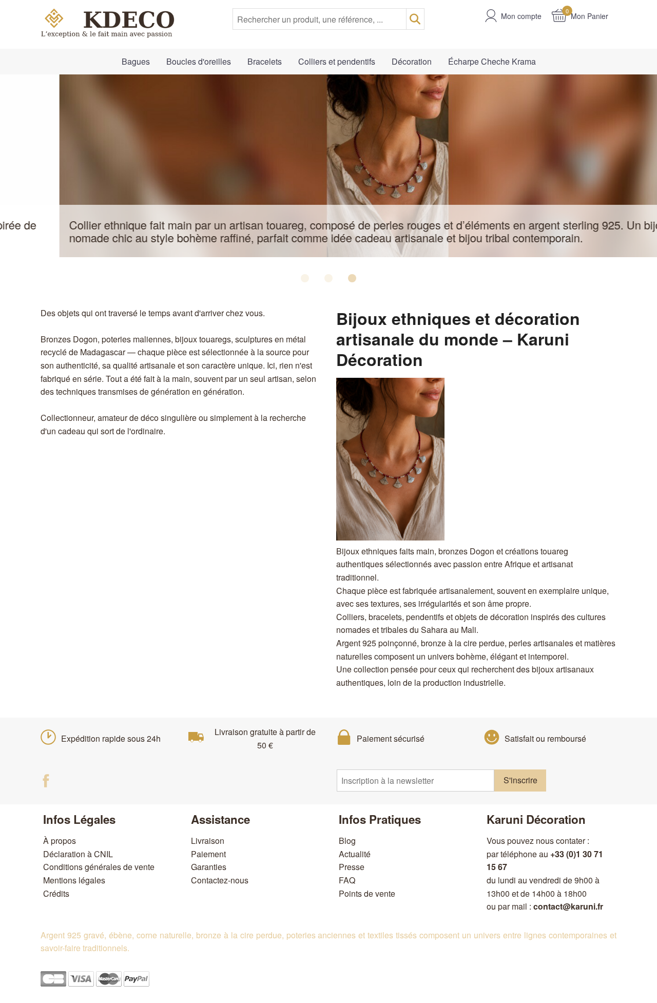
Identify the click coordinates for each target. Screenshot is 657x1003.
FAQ (347, 880)
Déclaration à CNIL (78, 854)
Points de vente (367, 893)
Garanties (208, 867)
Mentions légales (74, 880)
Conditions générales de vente (98, 867)
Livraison (207, 840)
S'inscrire (520, 780)
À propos (59, 840)
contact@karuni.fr (568, 906)
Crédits (56, 893)
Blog (347, 840)
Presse (351, 867)
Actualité (355, 854)
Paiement (208, 854)
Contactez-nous (219, 880)
